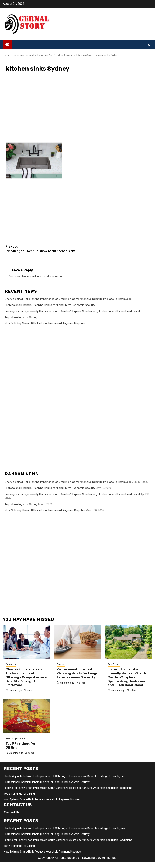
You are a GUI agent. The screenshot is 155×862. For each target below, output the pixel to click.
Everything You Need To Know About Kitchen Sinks (40, 249)
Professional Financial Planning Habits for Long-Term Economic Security (50, 305)
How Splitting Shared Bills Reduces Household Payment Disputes (45, 323)
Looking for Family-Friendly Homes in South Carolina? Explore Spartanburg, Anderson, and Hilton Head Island (72, 311)
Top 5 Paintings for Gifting (21, 317)
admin (30, 690)
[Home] (7, 45)
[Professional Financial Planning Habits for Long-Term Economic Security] (77, 642)
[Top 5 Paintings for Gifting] (26, 716)
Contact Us (12, 812)
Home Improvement (16, 738)
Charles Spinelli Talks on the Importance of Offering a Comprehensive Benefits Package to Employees (68, 299)
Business (11, 664)
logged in (32, 276)
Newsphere (89, 858)
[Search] (149, 45)
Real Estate (114, 664)
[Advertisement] (77, 110)
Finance (61, 664)
